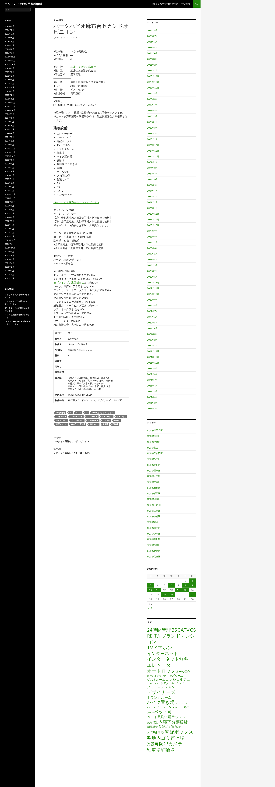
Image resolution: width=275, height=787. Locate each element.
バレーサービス (181, 703)
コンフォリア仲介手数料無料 (23, 4)
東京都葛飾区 (153, 545)
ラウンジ (179, 717)
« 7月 (150, 608)
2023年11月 (153, 219)
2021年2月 (152, 408)
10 (150, 589)
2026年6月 (152, 41)
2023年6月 (152, 248)
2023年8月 (152, 236)
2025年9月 (152, 93)
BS (71, 413)
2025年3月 (152, 127)
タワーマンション (161, 687)
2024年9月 (152, 162)
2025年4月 (152, 122)
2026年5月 (152, 47)
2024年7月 (152, 173)
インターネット (76, 416)
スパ (181, 683)
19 (164, 594)
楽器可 (153, 744)
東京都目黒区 (153, 527)
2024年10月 (153, 156)
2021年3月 (152, 402)
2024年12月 (153, 145)
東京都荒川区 (153, 539)
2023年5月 (152, 253)
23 (192, 594)
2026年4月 (152, 53)
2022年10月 (153, 294)
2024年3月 (152, 196)
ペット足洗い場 (159, 717)
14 (178, 589)
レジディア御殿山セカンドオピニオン (72, 451)
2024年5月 (152, 185)
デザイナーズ (61, 420)
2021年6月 (152, 385)
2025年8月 (152, 99)
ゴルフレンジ (153, 683)
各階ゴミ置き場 (169, 726)
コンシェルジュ (178, 679)
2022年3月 (152, 334)
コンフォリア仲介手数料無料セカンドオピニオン (171, 4)
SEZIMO (76, 37)
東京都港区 (58, 20)
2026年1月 (152, 70)
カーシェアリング (156, 675)
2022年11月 (153, 288)
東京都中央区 (153, 436)
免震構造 (152, 722)
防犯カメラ (94, 424)
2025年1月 (152, 139)
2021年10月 (153, 362)
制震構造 (152, 726)
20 (171, 594)
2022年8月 (152, 305)
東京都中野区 (153, 441)
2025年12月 (153, 76)
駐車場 (105, 424)
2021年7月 (152, 380)
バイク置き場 (93, 420)
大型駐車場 (156, 732)
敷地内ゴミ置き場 (78, 424)
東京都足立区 (153, 556)
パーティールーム (159, 707)
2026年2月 (152, 64)
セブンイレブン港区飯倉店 (68, 282)
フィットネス (181, 707)
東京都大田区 (153, 476)
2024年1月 (152, 208)
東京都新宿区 (153, 487)
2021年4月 (152, 397)
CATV (78, 413)
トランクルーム (77, 420)
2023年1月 (152, 276)
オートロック (107, 416)
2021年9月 (152, 368)
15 (185, 589)
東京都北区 (152, 447)
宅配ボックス (61, 424)
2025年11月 (153, 82)
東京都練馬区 (153, 533)
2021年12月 (153, 351)
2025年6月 (152, 110)
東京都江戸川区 (155, 504)
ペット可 (106, 420)
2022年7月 (152, 311)
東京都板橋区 (153, 499)
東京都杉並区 (153, 493)
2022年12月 (153, 282)
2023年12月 (153, 213)
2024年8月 (152, 168)
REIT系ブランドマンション (102, 413)
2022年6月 (152, 317)
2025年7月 (152, 104)
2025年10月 (153, 87)
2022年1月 (152, 345)
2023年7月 (152, 242)
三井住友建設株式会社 (83, 66)
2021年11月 (153, 357)
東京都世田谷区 (155, 430)
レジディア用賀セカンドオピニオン (71, 439)
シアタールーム (170, 683)
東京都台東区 (153, 459)
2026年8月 (152, 30)
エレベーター (92, 416)
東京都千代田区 (155, 453)
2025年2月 (152, 133)
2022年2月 (152, 339)
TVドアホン (61, 416)
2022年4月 (152, 328)
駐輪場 (115, 424)
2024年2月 (152, 202)
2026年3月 (152, 59)
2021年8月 (152, 374)
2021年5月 (152, 391)
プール (150, 712)
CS (86, 413)
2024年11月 (153, 150)
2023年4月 (152, 259)
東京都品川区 (153, 464)
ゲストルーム (156, 679)
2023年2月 (152, 271)
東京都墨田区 (153, 470)
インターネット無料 (167, 659)
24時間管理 (60, 413)
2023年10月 (153, 225)
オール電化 (121, 416)
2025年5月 (152, 116)
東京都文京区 (153, 482)
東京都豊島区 (153, 550)
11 (157, 589)
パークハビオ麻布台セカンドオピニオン (76, 202)
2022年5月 (152, 322)
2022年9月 (152, 299)
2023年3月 (152, 265)
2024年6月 (152, 179)
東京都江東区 (153, 510)
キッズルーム (175, 675)
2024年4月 (152, 190)
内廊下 (117, 420)
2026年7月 (152, 36)
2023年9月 (152, 231)
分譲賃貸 (180, 722)
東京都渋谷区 (153, 516)
